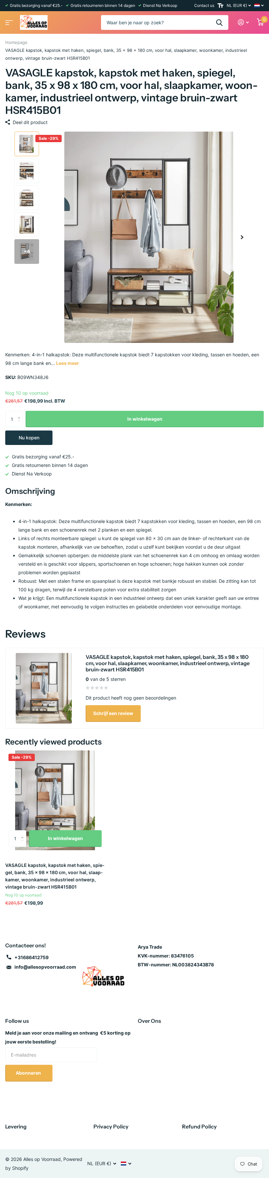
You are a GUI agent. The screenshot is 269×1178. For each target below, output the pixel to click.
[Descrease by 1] (20, 425)
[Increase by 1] (20, 413)
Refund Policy (199, 1126)
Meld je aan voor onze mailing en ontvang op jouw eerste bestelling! (68, 1037)
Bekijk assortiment (8, 20)
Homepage (16, 42)
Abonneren (29, 1073)
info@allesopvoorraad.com (45, 967)
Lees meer (67, 363)
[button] (242, 237)
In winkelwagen (144, 419)
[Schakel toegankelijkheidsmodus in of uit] (220, 5)
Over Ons (149, 1021)
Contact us (204, 5)
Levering (16, 1126)
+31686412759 (31, 957)
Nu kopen (29, 437)
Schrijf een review (113, 713)
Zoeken (219, 22)
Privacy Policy (111, 1126)
